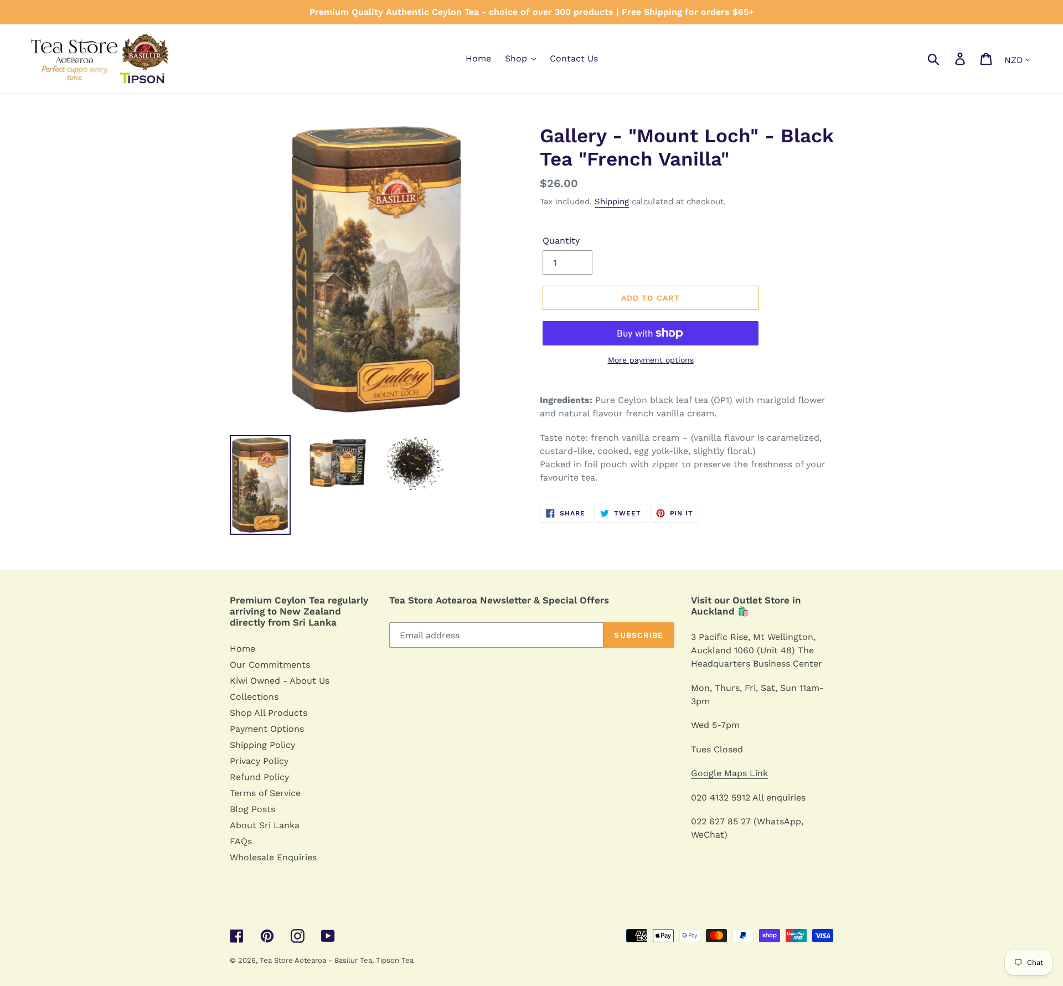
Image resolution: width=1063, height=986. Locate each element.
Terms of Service (265, 793)
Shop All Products (268, 713)
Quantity (561, 240)
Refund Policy (259, 777)
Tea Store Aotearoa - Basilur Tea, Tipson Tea (337, 960)
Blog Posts (252, 809)
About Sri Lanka (265, 825)
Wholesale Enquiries (273, 857)
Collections (254, 696)
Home (242, 648)
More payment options (651, 359)
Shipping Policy (262, 745)
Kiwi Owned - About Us (279, 680)
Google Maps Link (729, 773)
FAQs (241, 841)
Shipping (612, 202)
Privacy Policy (259, 761)
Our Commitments (270, 664)
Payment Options (267, 729)
